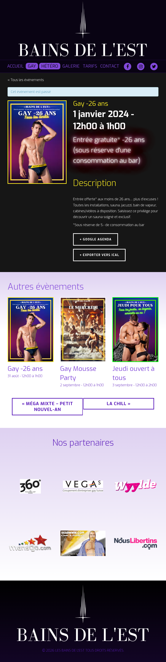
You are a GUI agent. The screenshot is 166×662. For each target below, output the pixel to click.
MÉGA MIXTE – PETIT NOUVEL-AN (47, 407)
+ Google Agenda (96, 239)
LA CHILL (119, 404)
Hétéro (49, 66)
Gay (32, 66)
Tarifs (90, 66)
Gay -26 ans (25, 368)
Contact (109, 66)
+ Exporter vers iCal (99, 255)
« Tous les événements (26, 80)
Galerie (71, 66)
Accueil (15, 66)
